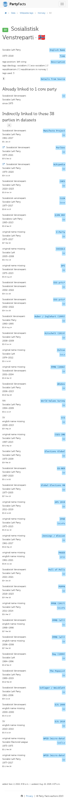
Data (13, 13)
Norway (41, 13)
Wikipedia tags (26, 13)
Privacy (29, 796)
